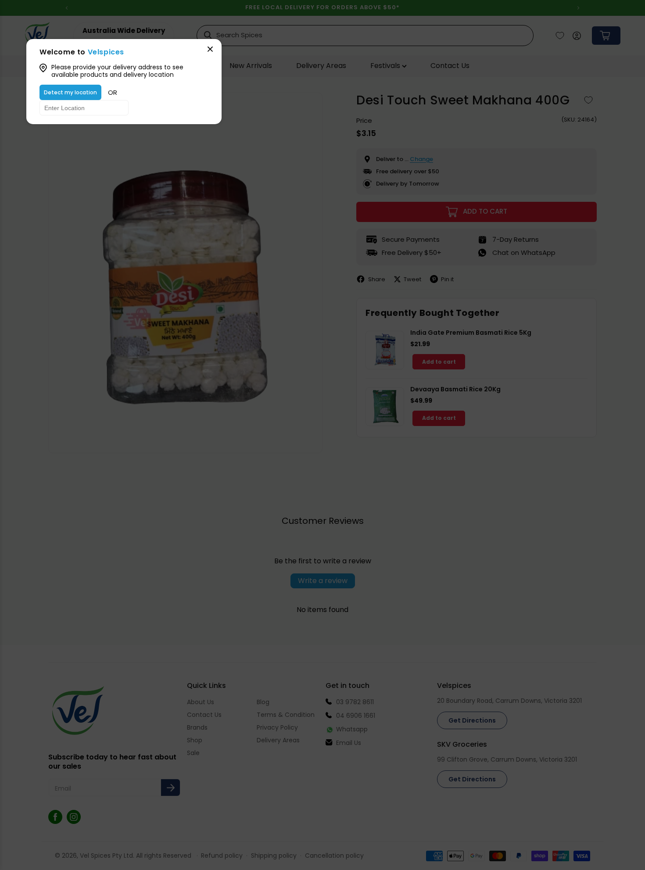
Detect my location (70, 92)
